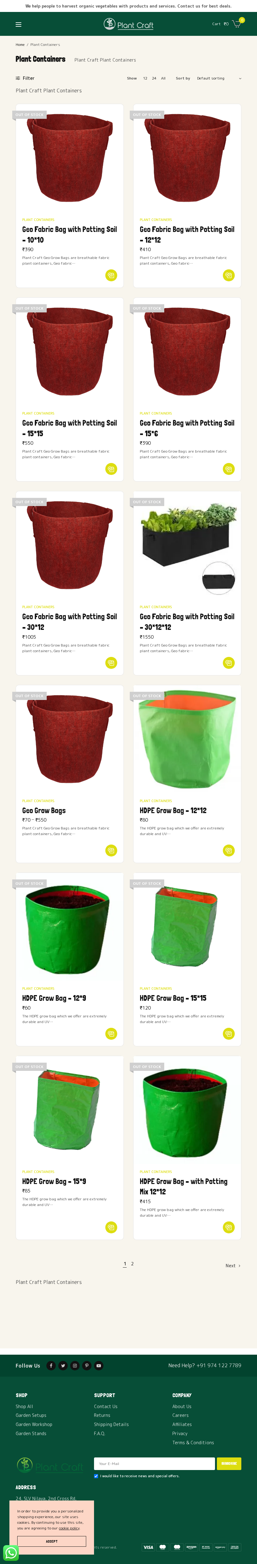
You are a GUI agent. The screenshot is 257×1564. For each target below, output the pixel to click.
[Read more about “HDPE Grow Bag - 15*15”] (229, 1034)
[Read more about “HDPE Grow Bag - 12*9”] (111, 1034)
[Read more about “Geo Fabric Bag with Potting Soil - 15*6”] (229, 469)
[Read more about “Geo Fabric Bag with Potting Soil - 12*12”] (229, 275)
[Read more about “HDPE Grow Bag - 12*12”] (229, 850)
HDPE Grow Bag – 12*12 (173, 810)
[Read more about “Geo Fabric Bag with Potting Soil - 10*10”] (111, 275)
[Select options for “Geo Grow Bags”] (111, 850)
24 (154, 78)
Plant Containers (38, 219)
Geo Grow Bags (44, 810)
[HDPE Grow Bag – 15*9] (69, 1110)
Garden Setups (31, 1415)
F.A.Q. (99, 1433)
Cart (216, 24)
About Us (181, 1406)
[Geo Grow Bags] (69, 739)
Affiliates (182, 1424)
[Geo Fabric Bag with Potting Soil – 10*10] (69, 158)
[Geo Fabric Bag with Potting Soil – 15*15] (69, 351)
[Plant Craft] (128, 24)
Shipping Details (111, 1424)
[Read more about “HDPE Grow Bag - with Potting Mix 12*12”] (229, 1227)
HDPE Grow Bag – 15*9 (54, 1181)
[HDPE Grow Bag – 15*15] (187, 927)
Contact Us (106, 1406)
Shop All (24, 1406)
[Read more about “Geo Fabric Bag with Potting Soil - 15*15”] (111, 469)
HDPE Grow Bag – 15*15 (173, 998)
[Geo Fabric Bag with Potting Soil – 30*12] (69, 545)
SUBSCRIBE (229, 1464)
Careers (180, 1415)
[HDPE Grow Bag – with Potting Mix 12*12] (187, 1110)
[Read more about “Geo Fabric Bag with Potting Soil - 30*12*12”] (229, 663)
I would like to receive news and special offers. (140, 1476)
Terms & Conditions (193, 1443)
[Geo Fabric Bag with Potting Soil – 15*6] (187, 351)
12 (145, 78)
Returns (102, 1415)
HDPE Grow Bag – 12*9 (54, 998)
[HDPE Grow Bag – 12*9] (69, 927)
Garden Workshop (34, 1424)
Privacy (179, 1433)
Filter (28, 78)
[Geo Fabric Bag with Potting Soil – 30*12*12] (187, 545)
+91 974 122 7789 (218, 1365)
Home (20, 44)
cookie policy (69, 1528)
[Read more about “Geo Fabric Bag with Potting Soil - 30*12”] (111, 663)
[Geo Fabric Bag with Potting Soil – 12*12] (187, 158)
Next (231, 1266)
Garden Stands (31, 1433)
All (163, 78)
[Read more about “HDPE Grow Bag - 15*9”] (111, 1227)
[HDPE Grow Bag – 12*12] (187, 739)
